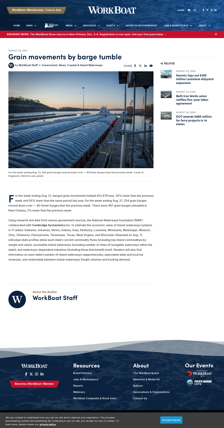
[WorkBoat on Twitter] (207, 10)
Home (16, 25)
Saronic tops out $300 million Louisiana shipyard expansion (195, 79)
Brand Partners (82, 373)
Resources (89, 25)
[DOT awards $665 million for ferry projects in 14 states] (166, 115)
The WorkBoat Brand (146, 373)
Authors (138, 385)
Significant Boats (51, 28)
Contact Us (140, 398)
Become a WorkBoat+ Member (34, 383)
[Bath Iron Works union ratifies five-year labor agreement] (166, 94)
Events (110, 25)
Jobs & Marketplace (176, 25)
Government (49, 65)
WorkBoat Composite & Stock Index (95, 398)
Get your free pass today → (149, 34)
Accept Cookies (171, 419)
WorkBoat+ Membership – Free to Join (36, 9)
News (29, 25)
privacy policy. (48, 424)
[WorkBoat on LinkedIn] (215, 10)
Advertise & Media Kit (146, 379)
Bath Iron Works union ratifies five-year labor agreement (192, 99)
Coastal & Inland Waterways (84, 65)
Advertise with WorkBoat (141, 25)
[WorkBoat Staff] (11, 65)
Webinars (79, 391)
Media (69, 25)
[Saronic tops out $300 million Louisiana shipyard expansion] (166, 74)
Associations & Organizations (151, 391)
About (203, 25)
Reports (78, 385)
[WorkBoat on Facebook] (203, 10)
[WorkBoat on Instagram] (212, 10)
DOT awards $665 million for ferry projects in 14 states (194, 120)
